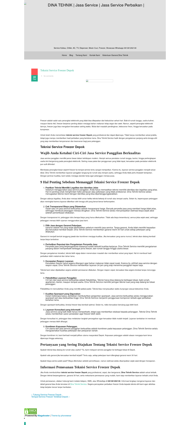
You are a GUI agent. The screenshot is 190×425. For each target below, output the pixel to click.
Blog (71, 55)
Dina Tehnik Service (78, 384)
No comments (48, 76)
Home (64, 55)
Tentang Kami (81, 55)
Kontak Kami (95, 55)
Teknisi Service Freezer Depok (57, 70)
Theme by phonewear (61, 415)
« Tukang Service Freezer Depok (46, 394)
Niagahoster (44, 415)
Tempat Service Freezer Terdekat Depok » (50, 396)
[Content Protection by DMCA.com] (30, 411)
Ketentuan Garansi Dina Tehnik (115, 55)
